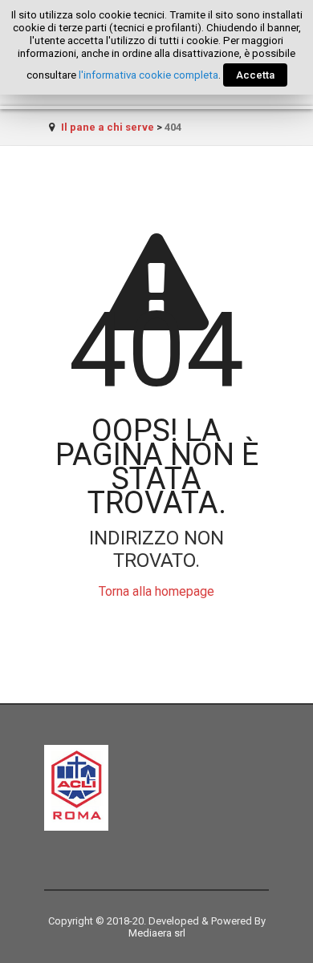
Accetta (255, 75)
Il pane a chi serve (107, 127)
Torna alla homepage (156, 591)
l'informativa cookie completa (148, 75)
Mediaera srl (156, 933)
